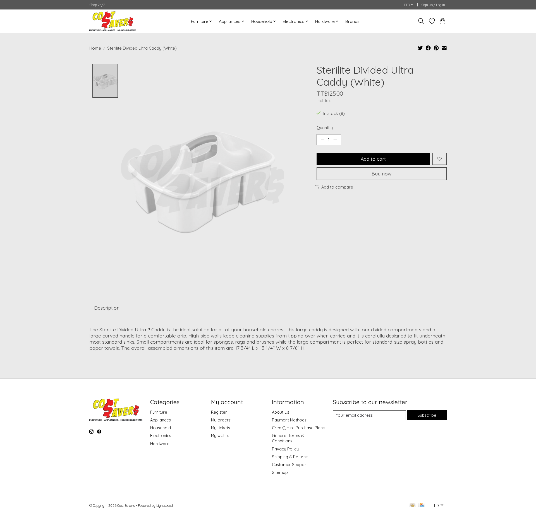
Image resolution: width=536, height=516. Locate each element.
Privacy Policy (285, 449)
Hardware (159, 443)
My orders (221, 420)
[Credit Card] (421, 505)
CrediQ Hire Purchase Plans (298, 427)
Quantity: (325, 127)
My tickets (220, 427)
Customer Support (290, 464)
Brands (352, 21)
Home (95, 48)
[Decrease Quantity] (323, 140)
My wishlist (221, 435)
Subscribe (426, 415)
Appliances (160, 420)
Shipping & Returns (290, 456)
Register (219, 412)
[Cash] (412, 505)
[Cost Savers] (112, 21)
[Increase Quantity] (335, 140)
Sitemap (280, 472)
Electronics (160, 435)
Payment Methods (289, 420)
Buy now (381, 173)
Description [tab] (106, 308)
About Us (280, 412)
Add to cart (373, 159)
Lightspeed (164, 505)
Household (160, 427)
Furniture (158, 412)
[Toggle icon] (421, 21)
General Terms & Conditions (288, 438)
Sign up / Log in (433, 5)
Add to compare (337, 187)
